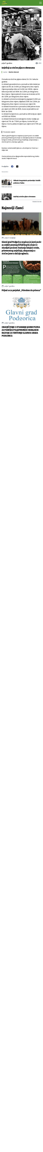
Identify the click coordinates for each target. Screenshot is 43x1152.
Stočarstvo (5, 172)
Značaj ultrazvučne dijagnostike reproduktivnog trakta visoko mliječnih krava (20, 157)
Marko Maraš (14, 72)
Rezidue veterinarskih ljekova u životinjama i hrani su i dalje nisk (20, 149)
